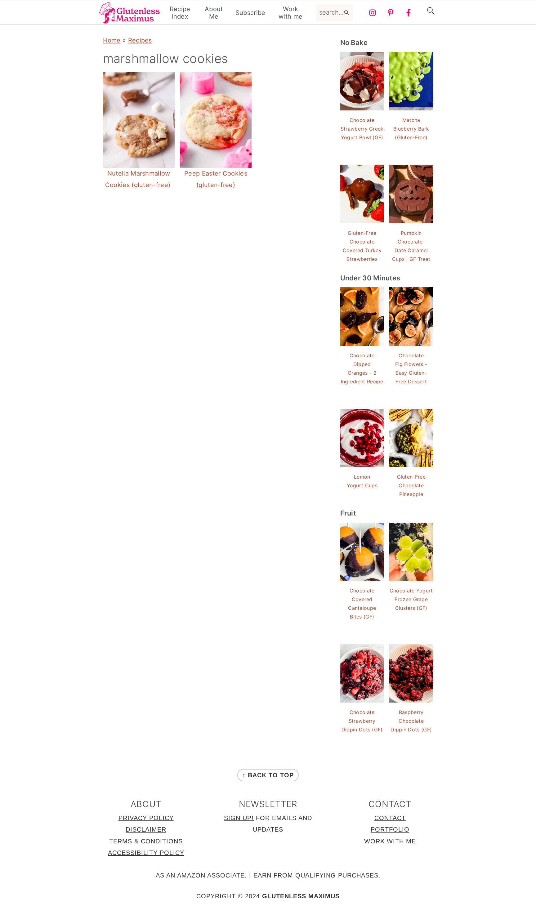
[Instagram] (372, 12)
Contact (390, 818)
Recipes (140, 40)
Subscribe (250, 12)
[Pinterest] (390, 12)
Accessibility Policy (146, 852)
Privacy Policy (146, 818)
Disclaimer (146, 829)
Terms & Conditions (146, 841)
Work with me (290, 12)
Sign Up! (239, 818)
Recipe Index (180, 12)
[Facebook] (408, 12)
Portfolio (390, 829)
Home (112, 40)
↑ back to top (268, 775)
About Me (214, 12)
